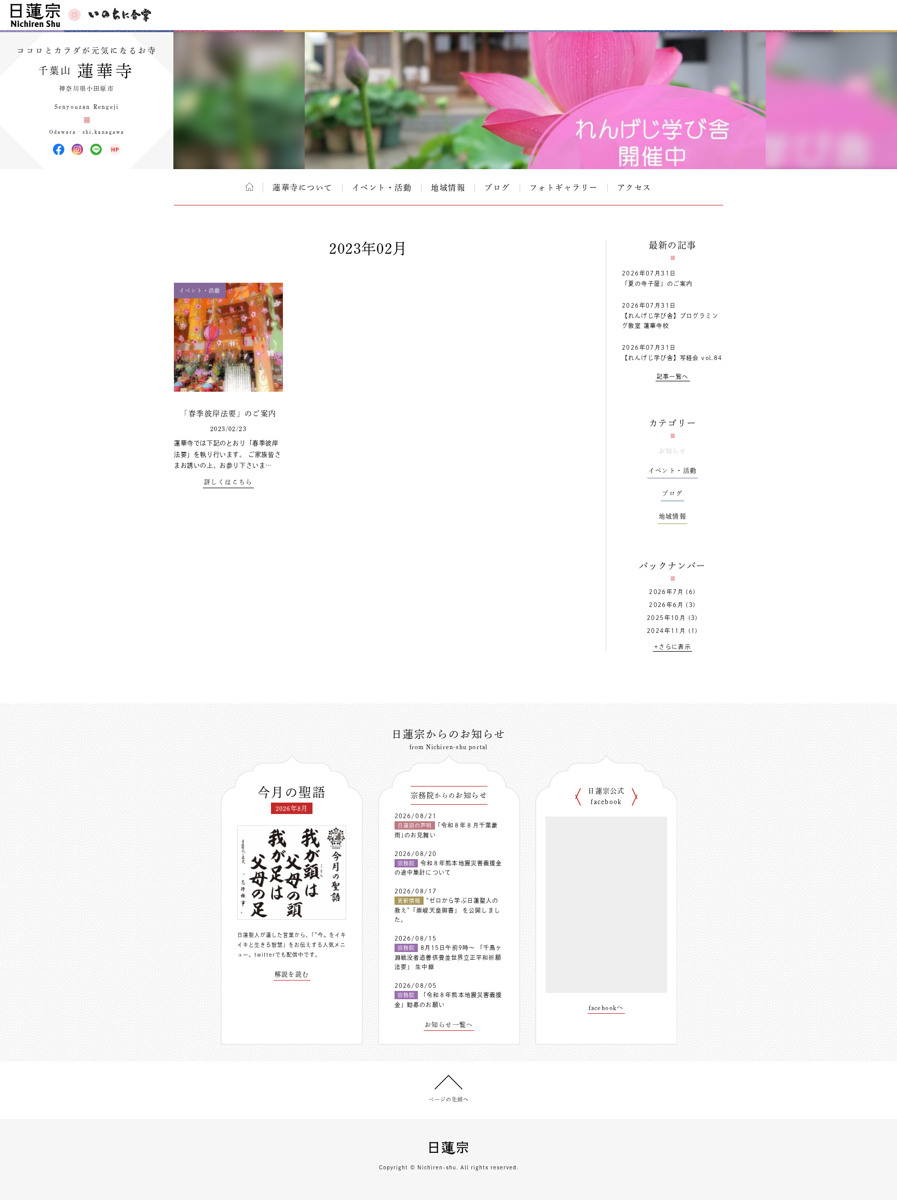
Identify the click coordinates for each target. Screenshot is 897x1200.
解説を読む (292, 974)
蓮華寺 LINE (96, 149)
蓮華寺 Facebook (58, 149)
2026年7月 (666, 592)
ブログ (497, 187)
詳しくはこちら (228, 482)
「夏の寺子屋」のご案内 (657, 283)
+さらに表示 (672, 647)
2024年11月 (666, 630)
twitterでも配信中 (279, 954)
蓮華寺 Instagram (77, 149)
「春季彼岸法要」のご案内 (229, 413)
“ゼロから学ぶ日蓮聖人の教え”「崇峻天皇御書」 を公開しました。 (447, 910)
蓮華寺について (303, 187)
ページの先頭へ (449, 1099)
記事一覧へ (673, 376)
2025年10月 (666, 617)
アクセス (634, 187)
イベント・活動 (382, 187)
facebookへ (606, 1007)
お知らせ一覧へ (449, 1025)
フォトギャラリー (563, 187)
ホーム (249, 187)
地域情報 (448, 187)
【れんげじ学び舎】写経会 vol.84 (672, 358)
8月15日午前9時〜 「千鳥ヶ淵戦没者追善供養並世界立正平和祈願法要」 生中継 (448, 957)
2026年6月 (666, 605)
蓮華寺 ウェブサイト (114, 149)
